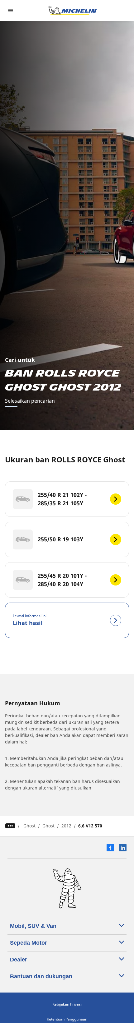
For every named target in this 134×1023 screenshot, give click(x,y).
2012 (66, 826)
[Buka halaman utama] (73, 10)
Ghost (29, 826)
